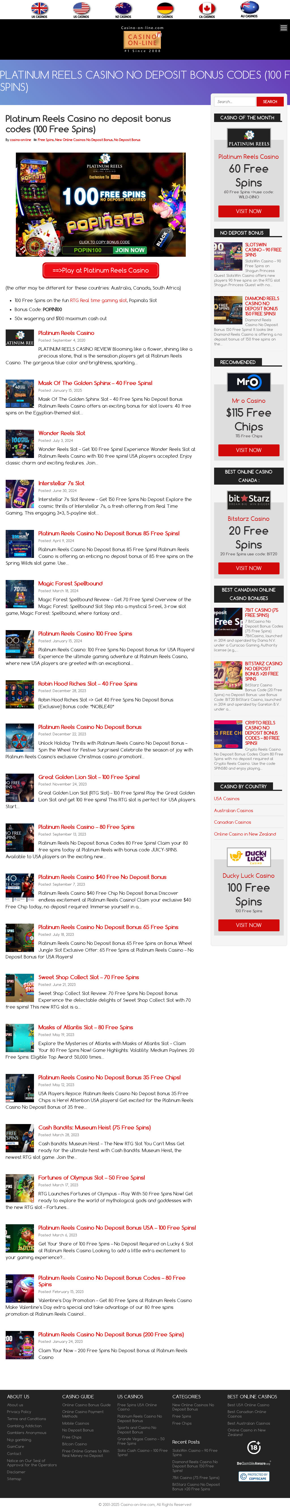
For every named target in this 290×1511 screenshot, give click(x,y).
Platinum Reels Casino (66, 332)
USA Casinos (227, 798)
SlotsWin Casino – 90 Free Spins (263, 250)
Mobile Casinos (75, 1423)
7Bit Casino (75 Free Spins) (261, 612)
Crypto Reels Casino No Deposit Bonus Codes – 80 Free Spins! (262, 733)
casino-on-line (20, 140)
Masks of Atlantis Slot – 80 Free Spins (86, 1027)
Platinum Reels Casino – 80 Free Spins (87, 826)
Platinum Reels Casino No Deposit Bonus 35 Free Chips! (110, 1077)
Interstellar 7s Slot (61, 483)
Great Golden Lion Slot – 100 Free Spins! (89, 776)
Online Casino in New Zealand (245, 834)
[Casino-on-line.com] (142, 52)
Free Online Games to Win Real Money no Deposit (85, 1453)
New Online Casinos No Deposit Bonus (84, 140)
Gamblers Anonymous (26, 1432)
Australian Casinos (233, 810)
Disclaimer (16, 1472)
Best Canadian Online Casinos (247, 1413)
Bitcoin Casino (74, 1444)
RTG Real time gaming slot (98, 300)
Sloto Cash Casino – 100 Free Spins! (143, 1452)
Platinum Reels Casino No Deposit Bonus (90, 726)
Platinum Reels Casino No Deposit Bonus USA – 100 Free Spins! (117, 1227)
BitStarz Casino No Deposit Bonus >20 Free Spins (263, 671)
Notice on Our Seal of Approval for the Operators (32, 1462)
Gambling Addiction (24, 1426)
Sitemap (14, 1478)
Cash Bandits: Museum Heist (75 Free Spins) (95, 1127)
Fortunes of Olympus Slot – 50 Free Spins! (92, 1177)
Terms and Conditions (26, 1418)
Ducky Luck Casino (249, 875)
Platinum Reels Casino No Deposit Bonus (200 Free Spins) (111, 1334)
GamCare (15, 1446)
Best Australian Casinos (249, 1423)
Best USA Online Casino (248, 1405)
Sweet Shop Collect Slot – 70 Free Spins (89, 977)
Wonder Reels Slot (62, 432)
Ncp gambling (19, 1439)
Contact (14, 1453)
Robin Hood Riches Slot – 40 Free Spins (88, 683)
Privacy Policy (19, 1411)
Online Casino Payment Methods (83, 1413)
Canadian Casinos (232, 822)
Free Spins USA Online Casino (137, 1407)
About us (15, 1405)
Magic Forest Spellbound (71, 583)
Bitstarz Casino (249, 518)
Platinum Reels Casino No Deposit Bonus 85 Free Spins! (109, 533)
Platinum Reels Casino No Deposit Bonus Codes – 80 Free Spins (112, 1281)
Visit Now (249, 211)
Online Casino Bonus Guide (86, 1405)
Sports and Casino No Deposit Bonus (137, 1429)
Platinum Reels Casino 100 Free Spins (85, 633)
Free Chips (72, 1437)
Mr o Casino (249, 400)
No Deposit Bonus (127, 140)
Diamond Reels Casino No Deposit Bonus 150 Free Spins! (262, 306)
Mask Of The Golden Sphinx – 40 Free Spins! (95, 382)
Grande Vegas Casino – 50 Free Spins (141, 1441)
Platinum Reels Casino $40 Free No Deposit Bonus (103, 876)
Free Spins (46, 140)
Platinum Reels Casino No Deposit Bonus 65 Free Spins (108, 926)
